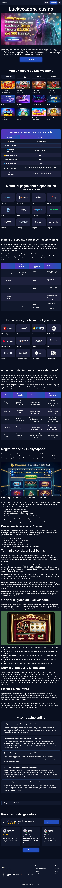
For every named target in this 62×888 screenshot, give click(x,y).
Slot (52, 76)
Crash (37, 76)
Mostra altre (31, 850)
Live (22, 76)
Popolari (7, 76)
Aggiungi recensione (51, 822)
